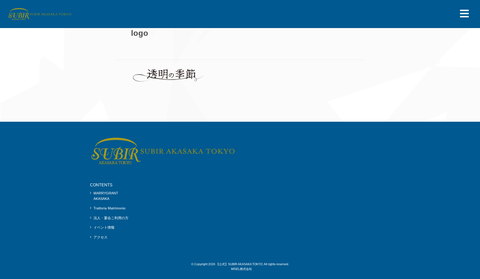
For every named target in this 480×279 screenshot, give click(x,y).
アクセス (101, 237)
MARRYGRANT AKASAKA (106, 196)
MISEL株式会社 (241, 269)
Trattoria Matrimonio (110, 208)
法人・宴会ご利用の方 (111, 218)
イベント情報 (104, 227)
